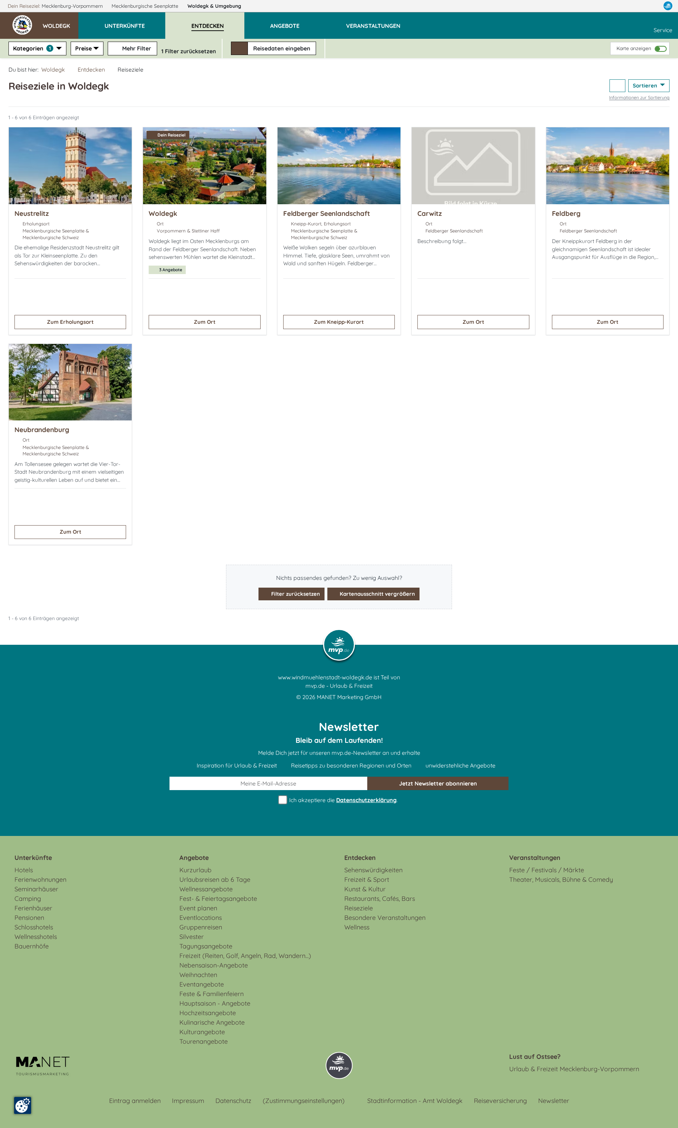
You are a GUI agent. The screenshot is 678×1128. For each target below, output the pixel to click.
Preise (83, 48)
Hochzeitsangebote (207, 1013)
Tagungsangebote (205, 946)
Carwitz (429, 213)
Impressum (188, 1101)
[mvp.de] (668, 6)
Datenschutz (233, 1101)
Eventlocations (200, 918)
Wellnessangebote (206, 889)
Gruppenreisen (200, 927)
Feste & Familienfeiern (211, 994)
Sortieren (646, 85)
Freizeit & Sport (366, 879)
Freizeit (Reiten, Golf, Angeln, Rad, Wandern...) (245, 956)
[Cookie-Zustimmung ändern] (22, 1105)
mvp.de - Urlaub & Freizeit (339, 685)
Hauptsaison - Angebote (214, 1003)
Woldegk (214, 6)
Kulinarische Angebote (212, 1022)
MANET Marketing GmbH (349, 697)
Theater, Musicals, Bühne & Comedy (561, 879)
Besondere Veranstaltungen (385, 918)
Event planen (198, 908)
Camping (27, 898)
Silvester (191, 937)
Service (663, 30)
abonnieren (438, 783)
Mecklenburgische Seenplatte (146, 6)
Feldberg (566, 213)
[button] (60, 22)
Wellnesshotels (35, 937)
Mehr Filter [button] (136, 48)
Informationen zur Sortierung (639, 97)
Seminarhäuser (36, 889)
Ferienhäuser (33, 908)
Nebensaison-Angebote (213, 965)
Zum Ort (204, 322)
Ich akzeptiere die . (343, 799)
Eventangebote (201, 984)
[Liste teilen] (617, 85)
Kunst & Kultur (365, 889)
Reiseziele (358, 908)
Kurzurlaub (195, 870)
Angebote (194, 858)
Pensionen (29, 918)
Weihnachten (198, 975)
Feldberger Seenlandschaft (326, 213)
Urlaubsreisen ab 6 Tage (214, 879)
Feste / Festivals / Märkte (546, 870)
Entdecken (91, 69)
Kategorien (32, 48)
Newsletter (553, 1101)
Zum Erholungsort (70, 322)
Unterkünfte (33, 858)
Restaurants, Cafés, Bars (379, 898)
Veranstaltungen (534, 858)
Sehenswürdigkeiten (373, 870)
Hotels (23, 870)
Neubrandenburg (41, 429)
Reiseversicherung (500, 1101)
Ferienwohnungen (40, 879)
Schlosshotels (33, 927)
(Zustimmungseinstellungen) (304, 1101)
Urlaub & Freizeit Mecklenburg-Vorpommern (574, 1069)
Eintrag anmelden (135, 1101)
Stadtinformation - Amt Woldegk (415, 1101)
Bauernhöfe (31, 946)
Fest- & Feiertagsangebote (218, 898)
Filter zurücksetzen (295, 593)
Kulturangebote (202, 1032)
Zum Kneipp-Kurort (339, 322)
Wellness (356, 927)
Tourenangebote (203, 1041)
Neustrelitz (31, 213)
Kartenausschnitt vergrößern (376, 593)
